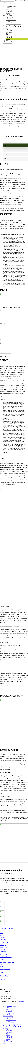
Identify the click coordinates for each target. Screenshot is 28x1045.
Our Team (2, 935)
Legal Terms (21, 1001)
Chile (8, 1035)
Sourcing (6, 1028)
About (1, 933)
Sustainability (3, 947)
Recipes (2, 959)
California (9, 1031)
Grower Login (7, 1043)
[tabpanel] (14, 186)
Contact (9, 1014)
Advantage (3, 945)
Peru (7, 1033)
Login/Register (8, 1041)
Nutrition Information (5, 957)
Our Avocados (8, 1016)
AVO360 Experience (9, 1025)
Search (4, 2)
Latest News (3, 939)
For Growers (7, 1036)
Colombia (9, 1032)
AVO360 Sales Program (13, 1026)
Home (1, 931)
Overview (9, 1037)
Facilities (2, 937)
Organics (9, 1018)
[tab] (15, 145)
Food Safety (3, 951)
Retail (1, 964)
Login (8, 1039)
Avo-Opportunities (5, 969)
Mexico (8, 1029)
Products (2, 949)
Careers (6, 1040)
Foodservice (3, 967)
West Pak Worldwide (10, 1006)
